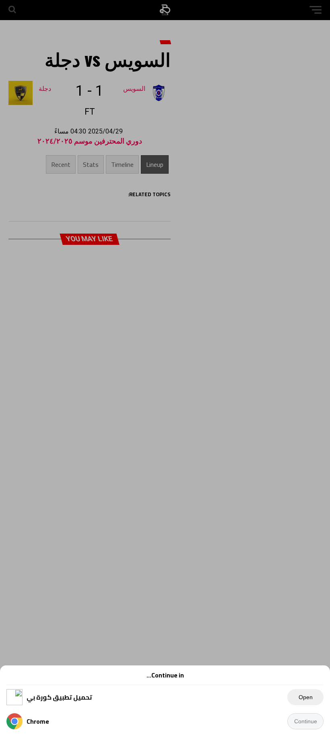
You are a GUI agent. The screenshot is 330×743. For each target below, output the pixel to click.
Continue (305, 721)
